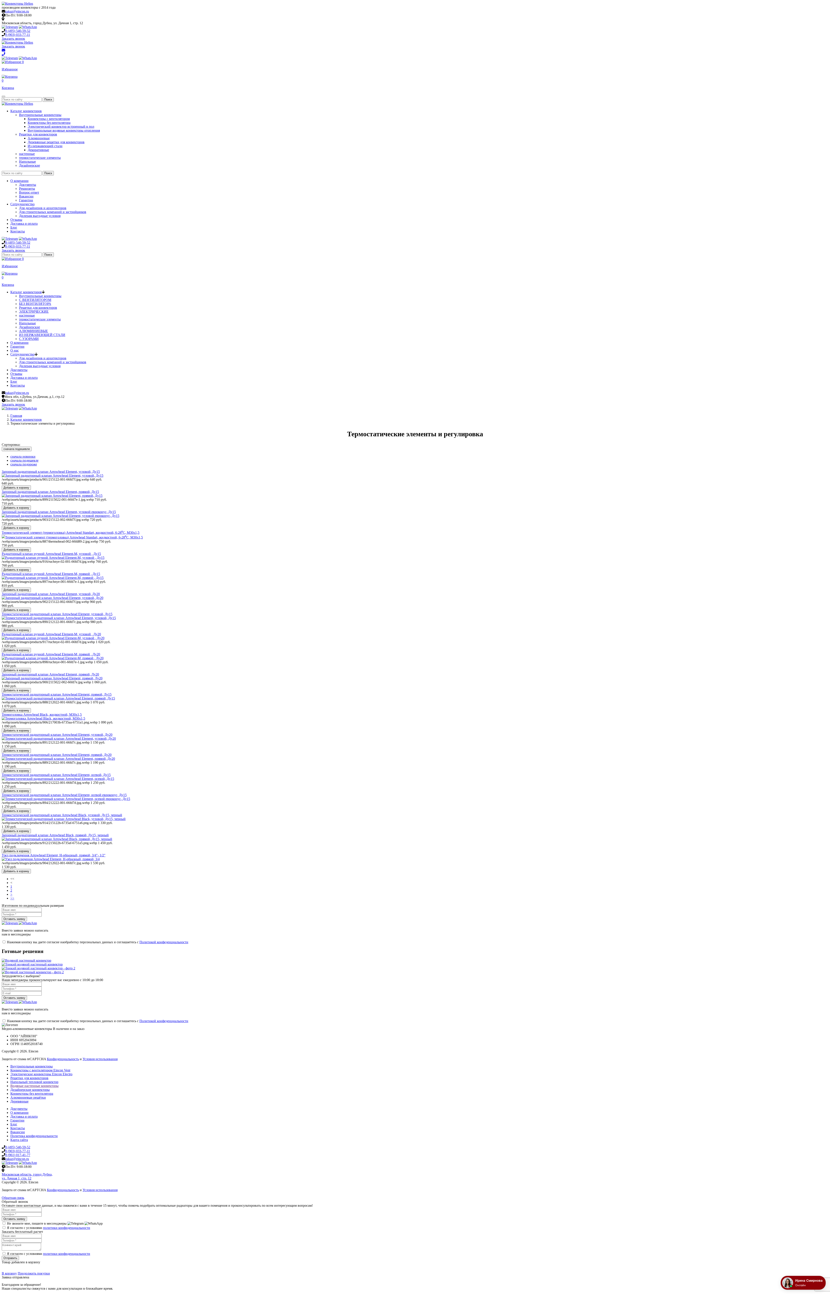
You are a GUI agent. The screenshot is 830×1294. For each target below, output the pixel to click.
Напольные (27, 161)
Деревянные (19, 1101)
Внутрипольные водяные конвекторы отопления (64, 130)
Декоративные (38, 150)
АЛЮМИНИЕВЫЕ (33, 331)
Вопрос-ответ (29, 192)
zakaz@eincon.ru (17, 11)
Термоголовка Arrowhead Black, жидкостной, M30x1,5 (42, 714)
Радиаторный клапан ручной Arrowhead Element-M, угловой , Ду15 (51, 554)
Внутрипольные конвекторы (40, 115)
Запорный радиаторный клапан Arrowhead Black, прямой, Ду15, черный (55, 835)
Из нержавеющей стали (45, 146)
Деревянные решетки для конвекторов (56, 142)
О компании (19, 181)
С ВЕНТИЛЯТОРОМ (35, 300)
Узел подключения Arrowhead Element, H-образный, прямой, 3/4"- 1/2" (53, 855)
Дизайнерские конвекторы (30, 1090)
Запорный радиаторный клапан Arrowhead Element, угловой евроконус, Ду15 (59, 512)
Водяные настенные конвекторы (34, 1086)
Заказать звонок (13, 38)
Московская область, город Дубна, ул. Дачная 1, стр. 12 (27, 1176)
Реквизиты (27, 188)
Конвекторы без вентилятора (49, 122)
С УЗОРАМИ (29, 339)
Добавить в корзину (16, 487)
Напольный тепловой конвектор (34, 1082)
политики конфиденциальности (66, 1228)
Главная (16, 416)
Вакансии (26, 196)
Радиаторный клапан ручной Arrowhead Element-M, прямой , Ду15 (51, 574)
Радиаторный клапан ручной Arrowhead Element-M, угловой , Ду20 (51, 634)
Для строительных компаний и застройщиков (52, 212)
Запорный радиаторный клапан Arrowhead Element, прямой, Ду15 (50, 492)
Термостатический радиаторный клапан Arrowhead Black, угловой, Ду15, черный (62, 815)
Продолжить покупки (34, 1273)
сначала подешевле (16, 449)
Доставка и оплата (24, 223)
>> (12, 898)
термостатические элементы (40, 157)
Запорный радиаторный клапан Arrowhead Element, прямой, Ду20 (50, 674)
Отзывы (16, 220)
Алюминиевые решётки (28, 1097)
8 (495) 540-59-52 (17, 1147)
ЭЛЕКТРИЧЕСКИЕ (34, 311)
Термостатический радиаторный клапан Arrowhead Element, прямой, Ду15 (57, 694)
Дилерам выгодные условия (40, 216)
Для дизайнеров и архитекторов (42, 208)
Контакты (17, 231)
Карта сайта (19, 1140)
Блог (13, 227)
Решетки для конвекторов (38, 134)
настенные (27, 154)
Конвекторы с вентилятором (49, 119)
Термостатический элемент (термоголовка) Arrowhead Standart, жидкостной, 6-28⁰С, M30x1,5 (70, 532)
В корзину (9, 1273)
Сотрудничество (22, 204)
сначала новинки (22, 456)
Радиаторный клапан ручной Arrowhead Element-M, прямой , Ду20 (51, 654)
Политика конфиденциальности (34, 1136)
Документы (27, 184)
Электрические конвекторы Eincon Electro (41, 1074)
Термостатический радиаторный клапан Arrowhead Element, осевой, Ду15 (56, 775)
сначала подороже (23, 464)
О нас (14, 350)
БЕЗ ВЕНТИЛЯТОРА (35, 304)
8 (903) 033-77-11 (17, 1151)
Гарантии (26, 200)
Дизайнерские (29, 165)
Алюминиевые (39, 138)
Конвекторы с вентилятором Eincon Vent (40, 1070)
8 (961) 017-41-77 (17, 1155)
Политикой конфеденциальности (163, 942)
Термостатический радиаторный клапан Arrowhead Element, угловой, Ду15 (57, 614)
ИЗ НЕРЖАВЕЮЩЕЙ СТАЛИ (42, 335)
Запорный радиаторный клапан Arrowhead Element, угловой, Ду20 (51, 594)
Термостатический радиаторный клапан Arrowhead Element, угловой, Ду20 (57, 734)
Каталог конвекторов (26, 111)
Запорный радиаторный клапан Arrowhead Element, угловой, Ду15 (51, 471)
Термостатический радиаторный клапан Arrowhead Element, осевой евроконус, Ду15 (64, 795)
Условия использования (100, 1059)
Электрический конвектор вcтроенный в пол (61, 126)
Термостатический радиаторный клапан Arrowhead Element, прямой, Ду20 (57, 755)
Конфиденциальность (63, 1059)
